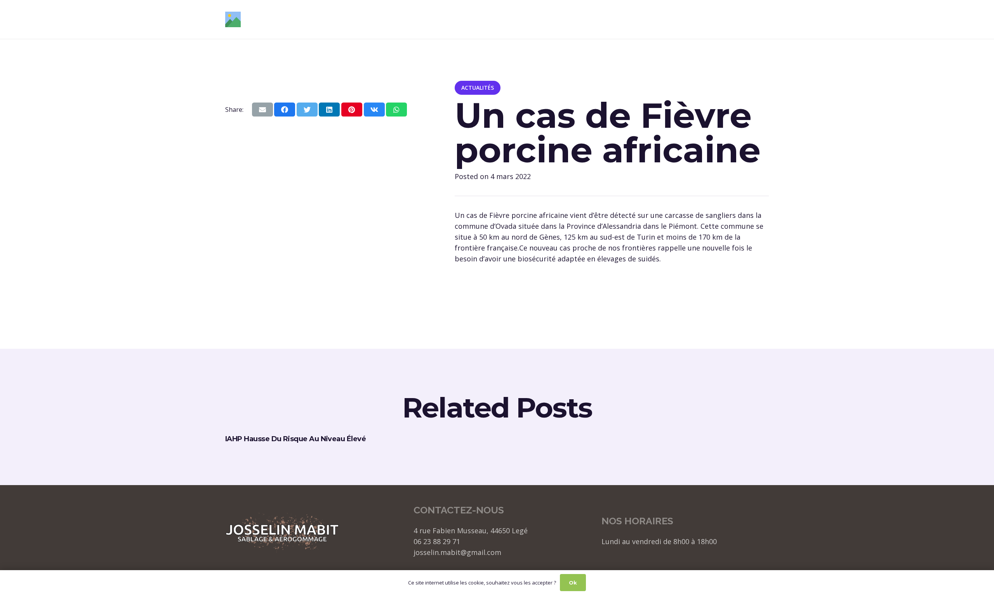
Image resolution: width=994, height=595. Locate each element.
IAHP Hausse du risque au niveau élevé (295, 439)
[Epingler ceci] (351, 110)
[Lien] (233, 19)
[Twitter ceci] (307, 110)
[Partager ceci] (284, 110)
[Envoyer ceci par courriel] (262, 110)
